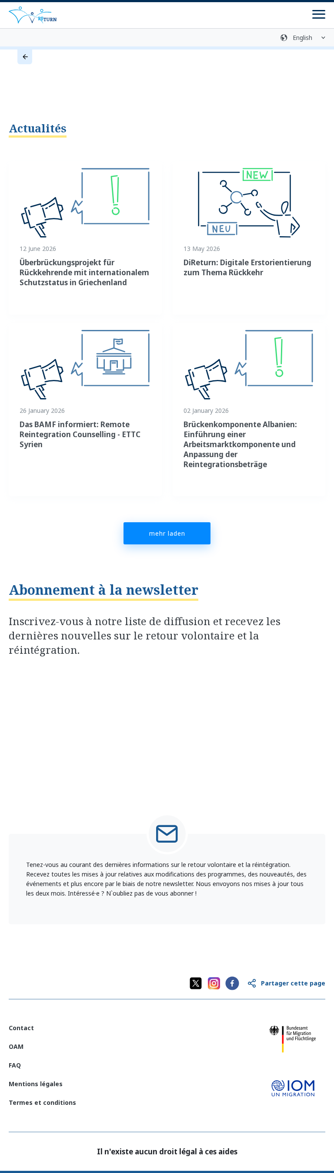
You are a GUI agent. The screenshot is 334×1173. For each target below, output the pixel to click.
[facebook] (232, 983)
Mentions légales (36, 1084)
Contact (21, 1028)
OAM (16, 1046)
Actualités (38, 128)
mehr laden (167, 533)
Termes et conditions (42, 1102)
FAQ (15, 1065)
